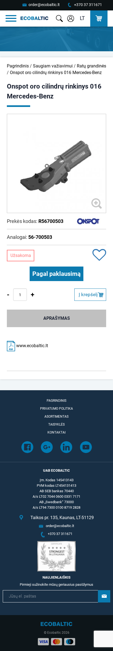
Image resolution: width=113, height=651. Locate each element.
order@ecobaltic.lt (44, 4)
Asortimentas (56, 416)
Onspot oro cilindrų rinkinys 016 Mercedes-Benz (56, 72)
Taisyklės (56, 424)
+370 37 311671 (88, 4)
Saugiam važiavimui (53, 66)
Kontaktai (56, 432)
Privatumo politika (56, 409)
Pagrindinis (18, 66)
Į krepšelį (88, 294)
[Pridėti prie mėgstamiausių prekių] (99, 255)
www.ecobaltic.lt (31, 345)
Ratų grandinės (91, 66)
